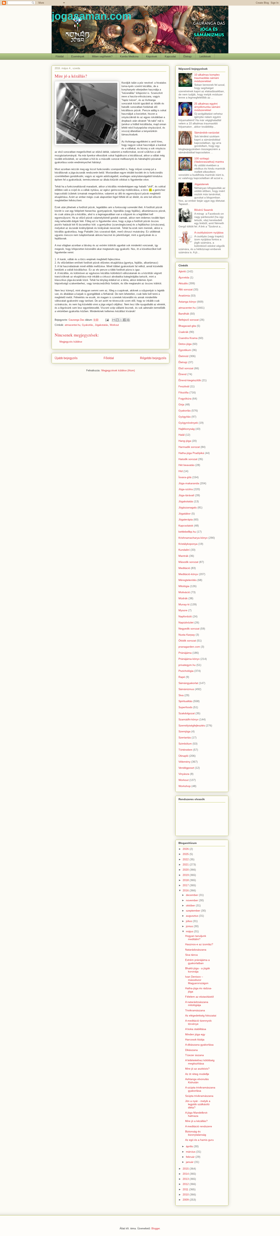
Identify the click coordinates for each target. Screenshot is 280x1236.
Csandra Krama (188, 338)
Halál (181, 434)
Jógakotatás (101, 325)
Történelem (185, 749)
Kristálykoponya (188, 543)
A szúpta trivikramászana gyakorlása (200, 1089)
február (190, 1156)
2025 (186, 854)
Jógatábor (184, 513)
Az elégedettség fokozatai (200, 1015)
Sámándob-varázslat (206, 132)
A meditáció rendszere (198, 1126)
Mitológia (183, 586)
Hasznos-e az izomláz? (199, 944)
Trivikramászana (195, 1010)
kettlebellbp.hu (187, 531)
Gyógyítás (184, 416)
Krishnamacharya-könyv (193, 537)
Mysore (182, 610)
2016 (186, 890)
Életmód (183, 356)
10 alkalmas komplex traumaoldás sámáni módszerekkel (207, 78)
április (190, 1146)
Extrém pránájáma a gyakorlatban (197, 961)
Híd (180, 471)
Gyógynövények (188, 422)
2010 (186, 1194)
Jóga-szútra (185, 489)
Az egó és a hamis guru (199, 1139)
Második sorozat (188, 561)
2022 (186, 859)
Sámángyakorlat (188, 683)
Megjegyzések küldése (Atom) (118, 370)
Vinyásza (183, 773)
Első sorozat (185, 368)
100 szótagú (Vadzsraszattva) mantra (209, 160)
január (190, 1161)
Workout (114, 325)
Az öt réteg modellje (197, 1073)
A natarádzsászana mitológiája (196, 1003)
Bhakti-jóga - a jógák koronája (197, 970)
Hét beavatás (186, 465)
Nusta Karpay (186, 634)
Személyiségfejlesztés (191, 725)
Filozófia (183, 392)
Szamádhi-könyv (188, 719)
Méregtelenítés (187, 580)
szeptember (193, 910)
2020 (186, 869)
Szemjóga (184, 731)
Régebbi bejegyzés (153, 358)
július (189, 921)
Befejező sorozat (188, 319)
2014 (186, 1173)
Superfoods (185, 707)
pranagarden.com (189, 646)
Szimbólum (185, 743)
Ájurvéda (183, 277)
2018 (186, 880)
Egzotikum (184, 350)
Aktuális (183, 283)
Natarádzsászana (195, 949)
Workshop (184, 786)
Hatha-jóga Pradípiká (191, 453)
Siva (181, 695)
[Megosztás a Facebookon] (124, 320)
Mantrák (183, 555)
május (190, 931)
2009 (186, 1199)
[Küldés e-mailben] (114, 320)
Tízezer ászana (194, 1055)
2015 (186, 1168)
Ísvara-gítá (184, 477)
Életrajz (187, 56)
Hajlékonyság (186, 428)
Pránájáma (185, 652)
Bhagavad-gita (187, 325)
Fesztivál (183, 386)
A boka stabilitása (195, 1029)
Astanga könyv (187, 301)
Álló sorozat (185, 289)
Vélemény (184, 761)
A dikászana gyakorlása (199, 1044)
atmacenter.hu (72, 325)
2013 (186, 1178)
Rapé (181, 676)
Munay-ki (184, 604)
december (192, 894)
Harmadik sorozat (189, 446)
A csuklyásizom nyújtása (208, 232)
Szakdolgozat (186, 713)
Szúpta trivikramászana (199, 1095)
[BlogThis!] (117, 320)
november (192, 900)
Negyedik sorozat (188, 628)
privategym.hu (187, 664)
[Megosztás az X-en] (121, 320)
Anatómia (184, 295)
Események (77, 56)
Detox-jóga (185, 343)
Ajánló (182, 271)
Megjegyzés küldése (70, 341)
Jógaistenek (201, 184)
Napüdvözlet (186, 622)
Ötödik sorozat (187, 640)
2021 (186, 864)
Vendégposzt (186, 767)
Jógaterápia (185, 519)
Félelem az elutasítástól (199, 996)
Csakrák (183, 331)
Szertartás (184, 737)
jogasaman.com (91, 16)
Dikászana (191, 1049)
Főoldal (60, 56)
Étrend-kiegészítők (189, 380)
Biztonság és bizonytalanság (195, 1133)
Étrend (182, 374)
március (191, 1151)
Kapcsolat (170, 56)
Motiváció (184, 592)
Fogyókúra (184, 398)
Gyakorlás (87, 325)
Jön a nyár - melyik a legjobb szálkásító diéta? (197, 1104)
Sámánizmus (186, 689)
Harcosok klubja (194, 1039)
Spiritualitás (185, 701)
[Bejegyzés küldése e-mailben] (107, 319)
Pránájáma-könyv (189, 658)
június (190, 926)
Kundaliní (184, 549)
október (191, 905)
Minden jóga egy (195, 1034)
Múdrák (183, 598)
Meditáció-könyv (188, 574)
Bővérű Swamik (203, 209)
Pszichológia (186, 670)
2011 (186, 1189)
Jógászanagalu (187, 507)
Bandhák (183, 313)
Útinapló (183, 755)
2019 (186, 874)
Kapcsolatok (185, 525)
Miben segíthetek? (102, 56)
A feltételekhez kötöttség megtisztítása (199, 1062)
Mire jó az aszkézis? (197, 1068)
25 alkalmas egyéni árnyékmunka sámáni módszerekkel (207, 107)
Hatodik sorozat (187, 459)
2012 (186, 1184)
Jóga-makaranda (188, 483)
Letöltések (205, 56)
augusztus (192, 915)
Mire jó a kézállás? (196, 1121)
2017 (186, 885)
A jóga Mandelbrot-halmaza (196, 1114)
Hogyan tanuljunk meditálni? (195, 937)
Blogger (155, 1228)
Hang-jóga (184, 440)
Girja (181, 404)
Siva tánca (191, 954)
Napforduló (185, 616)
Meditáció (184, 568)
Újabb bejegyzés (66, 358)
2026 (186, 848)
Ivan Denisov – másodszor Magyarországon (196, 980)
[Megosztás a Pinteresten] (128, 320)
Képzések (151, 56)
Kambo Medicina (129, 56)
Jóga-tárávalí (186, 495)
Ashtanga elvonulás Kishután (197, 1081)
